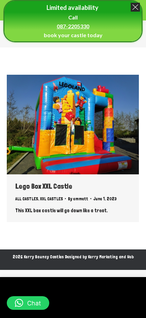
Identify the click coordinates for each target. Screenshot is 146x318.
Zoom (63, 124)
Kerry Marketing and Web (111, 256)
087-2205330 (73, 26)
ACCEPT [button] (96, 306)
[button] (28, 303)
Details (82, 124)
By (78, 198)
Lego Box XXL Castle (43, 186)
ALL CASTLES (26, 198)
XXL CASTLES (51, 198)
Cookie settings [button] (59, 307)
